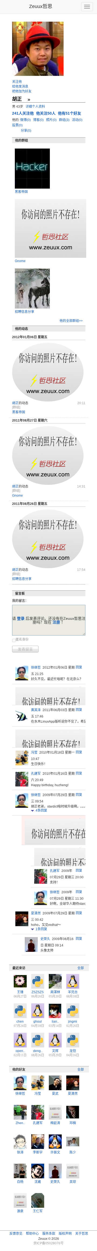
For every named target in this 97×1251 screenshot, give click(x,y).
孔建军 (36, 773)
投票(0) (17, 125)
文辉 (55, 1051)
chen (20, 1021)
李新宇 (38, 1152)
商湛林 (55, 992)
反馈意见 (15, 1234)
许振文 (55, 1152)
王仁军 (38, 1211)
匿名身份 (22, 639)
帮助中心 (32, 1234)
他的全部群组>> (71, 321)
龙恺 (73, 1051)
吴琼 (73, 1182)
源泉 (20, 1211)
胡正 (15, 403)
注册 (56, 622)
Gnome (20, 261)
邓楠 (73, 1123)
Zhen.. (20, 1123)
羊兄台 (73, 992)
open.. (20, 1051)
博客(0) (38, 120)
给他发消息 (20, 86)
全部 (80, 968)
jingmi (72, 1021)
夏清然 (36, 913)
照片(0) (51, 120)
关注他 (17, 82)
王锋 (20, 992)
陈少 (73, 1152)
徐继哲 (36, 667)
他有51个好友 (69, 113)
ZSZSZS (38, 992)
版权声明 (65, 1234)
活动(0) (77, 120)
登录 (21, 618)
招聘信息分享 (24, 312)
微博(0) (26, 120)
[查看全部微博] (29, 100)
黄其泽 (36, 710)
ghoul (37, 1021)
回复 (79, 667)
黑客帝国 (21, 192)
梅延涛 (55, 1123)
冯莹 (34, 752)
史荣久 (45, 939)
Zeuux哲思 (40, 6)
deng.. (37, 1051)
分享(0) (26, 130)
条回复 (41, 810)
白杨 (20, 1182)
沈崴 (37, 1182)
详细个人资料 (35, 106)
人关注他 (23, 113)
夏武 (55, 1094)
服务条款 (48, 1234)
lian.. (55, 1021)
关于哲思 (81, 1234)
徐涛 (20, 1152)
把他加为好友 (22, 91)
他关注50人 (46, 113)
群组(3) (64, 120)
